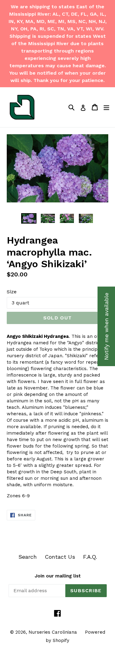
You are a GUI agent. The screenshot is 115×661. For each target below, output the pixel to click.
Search (27, 556)
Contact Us (60, 556)
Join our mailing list (58, 576)
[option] (28, 218)
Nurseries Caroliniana (53, 632)
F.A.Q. (90, 556)
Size (12, 292)
